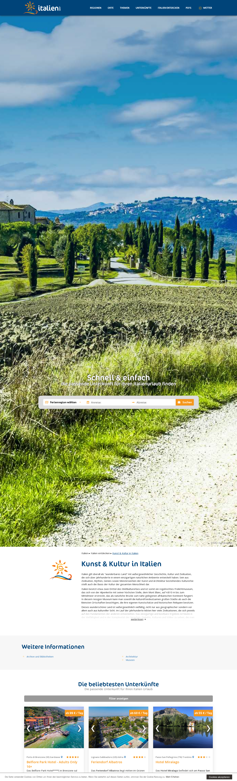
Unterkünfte (143, 7)
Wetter (207, 7)
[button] (63, 402)
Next (79, 727)
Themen (124, 7)
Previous (29, 727)
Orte (111, 7)
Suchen (187, 402)
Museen (130, 660)
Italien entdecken (168, 7)
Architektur (132, 656)
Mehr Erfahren (172, 776)
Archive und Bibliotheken (40, 656)
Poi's (188, 7)
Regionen (95, 7)
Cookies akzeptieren (219, 777)
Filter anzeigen (118, 698)
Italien (84, 553)
